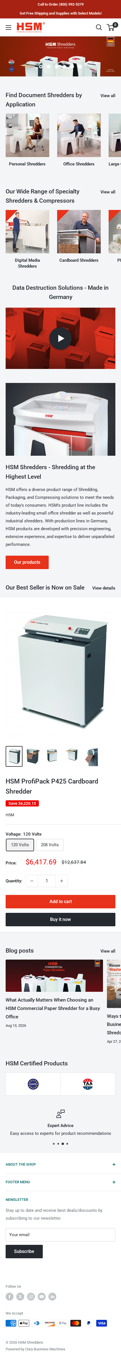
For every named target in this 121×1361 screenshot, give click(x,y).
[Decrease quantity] (32, 881)
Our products (27, 562)
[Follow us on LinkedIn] (52, 1297)
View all (107, 95)
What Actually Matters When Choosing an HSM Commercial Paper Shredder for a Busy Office (53, 1008)
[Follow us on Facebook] (10, 1297)
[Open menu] (8, 27)
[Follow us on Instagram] (31, 1297)
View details (103, 588)
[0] (110, 27)
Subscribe (24, 1251)
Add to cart (61, 901)
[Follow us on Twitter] (20, 1297)
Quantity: (14, 880)
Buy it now (60, 919)
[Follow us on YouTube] (42, 1297)
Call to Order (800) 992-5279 (61, 4)
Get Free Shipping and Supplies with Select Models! (61, 13)
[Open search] (99, 27)
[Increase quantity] (62, 881)
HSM (10, 815)
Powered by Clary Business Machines (35, 1349)
